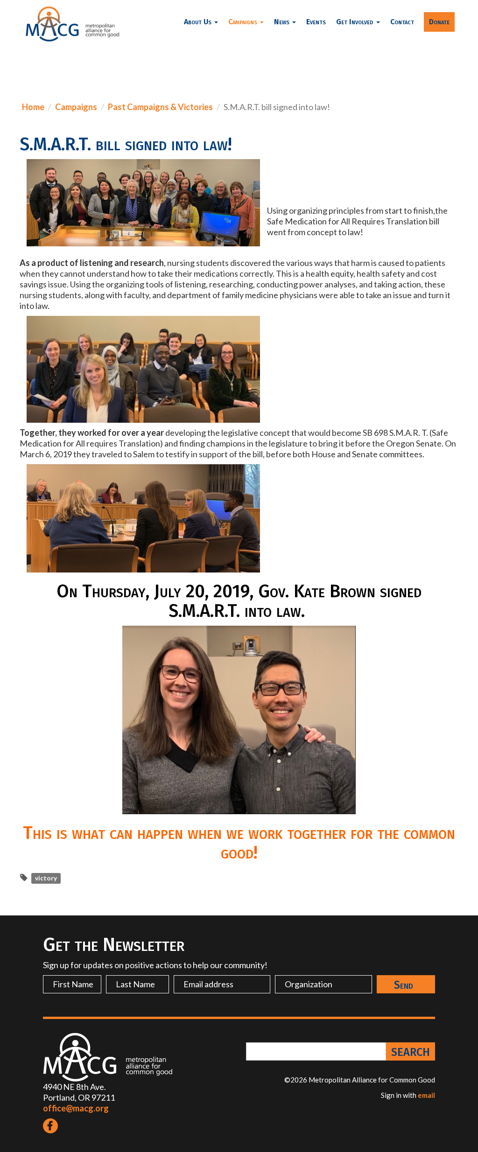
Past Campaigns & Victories (160, 107)
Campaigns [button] (243, 21)
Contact (402, 21)
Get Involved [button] (355, 21)
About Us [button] (198, 21)
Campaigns (76, 107)
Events (316, 21)
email (426, 1095)
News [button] (282, 21)
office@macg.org (76, 1108)
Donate (439, 21)
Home (33, 107)
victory (46, 878)
